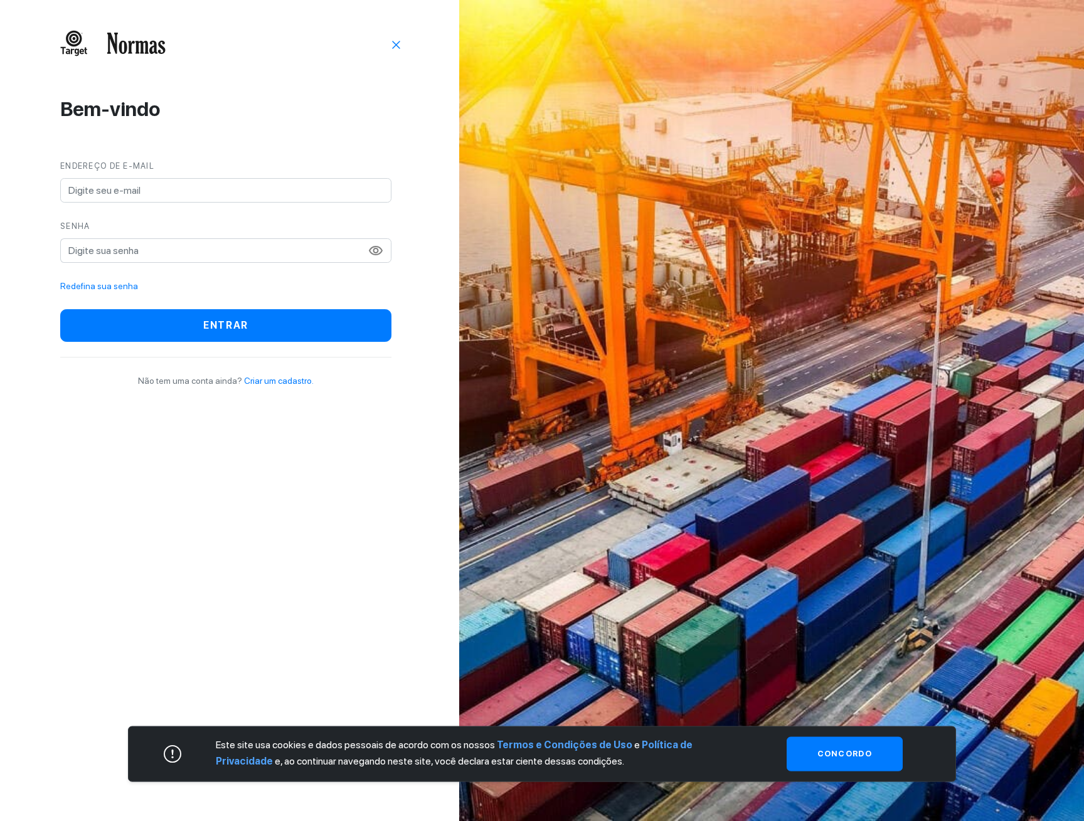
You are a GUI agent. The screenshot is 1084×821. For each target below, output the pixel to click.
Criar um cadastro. (279, 381)
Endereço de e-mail (107, 166)
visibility (375, 250)
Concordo (844, 753)
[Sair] (396, 44)
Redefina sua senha (99, 286)
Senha (75, 226)
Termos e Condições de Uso (564, 745)
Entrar (225, 325)
